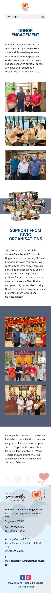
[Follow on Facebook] (22, 577)
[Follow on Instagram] (28, 577)
